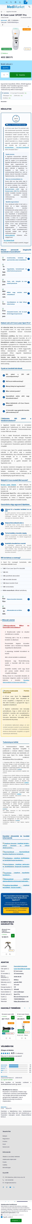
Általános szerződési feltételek (11, 1156)
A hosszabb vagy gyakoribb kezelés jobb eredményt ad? (17, 411)
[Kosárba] (13, 935)
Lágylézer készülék (11, 11)
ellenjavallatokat (10, 235)
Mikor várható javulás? (13, 391)
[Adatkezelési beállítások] (14, 1187)
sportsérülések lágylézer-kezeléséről (17, 147)
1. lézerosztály (6, 49)
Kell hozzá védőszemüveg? (14, 381)
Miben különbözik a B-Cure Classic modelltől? (17, 404)
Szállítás (5, 1165)
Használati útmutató (20, 966)
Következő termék (25, 17)
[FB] (7, 1187)
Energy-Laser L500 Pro (12, 191)
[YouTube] (10, 1187)
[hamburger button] (6, 2)
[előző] (25, 1008)
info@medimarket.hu (10, 1182)
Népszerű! (5, 1031)
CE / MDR (27, 29)
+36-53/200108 (29, 6)
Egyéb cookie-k (8, 1217)
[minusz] (7, 75)
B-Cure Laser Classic (8, 484)
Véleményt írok (6, 1059)
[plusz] (7, 74)
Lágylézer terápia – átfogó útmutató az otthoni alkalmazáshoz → (16, 845)
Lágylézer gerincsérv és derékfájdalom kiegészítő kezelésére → (16, 866)
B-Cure (27, 49)
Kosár (4, 1144)
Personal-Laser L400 (12, 189)
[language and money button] (15, 2)
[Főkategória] (1, 11)
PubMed (19, 769)
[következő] (29, 1008)
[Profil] (20, 2)
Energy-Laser (9, 1033)
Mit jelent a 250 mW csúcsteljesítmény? (17, 375)
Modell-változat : (20, 1035)
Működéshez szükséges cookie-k (13, 1215)
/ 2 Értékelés (14, 20)
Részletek (3, 101)
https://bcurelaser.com (21, 1001)
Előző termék (5, 17)
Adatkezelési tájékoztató (9, 1159)
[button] (16, 39)
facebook (3, 1187)
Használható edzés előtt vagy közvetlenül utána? (17, 397)
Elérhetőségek (7, 1167)
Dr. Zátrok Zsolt (9, 240)
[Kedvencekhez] (28, 27)
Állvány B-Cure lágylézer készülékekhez (6, 931)
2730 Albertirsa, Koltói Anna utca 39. (15, 1177)
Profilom (5, 1141)
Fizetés (5, 1162)
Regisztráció (6, 1138)
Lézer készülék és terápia (22, 968)
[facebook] (2, 25)
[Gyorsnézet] (10, 954)
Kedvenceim (6, 1147)
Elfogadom (15, 1220)
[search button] (11, 2)
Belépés (5, 1136)
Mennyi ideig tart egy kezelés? (15, 386)
